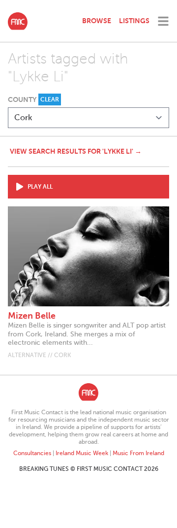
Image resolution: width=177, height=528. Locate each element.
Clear (49, 99)
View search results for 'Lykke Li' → (76, 151)
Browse (96, 21)
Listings (134, 21)
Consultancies (32, 453)
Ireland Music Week (82, 453)
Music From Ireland (138, 453)
